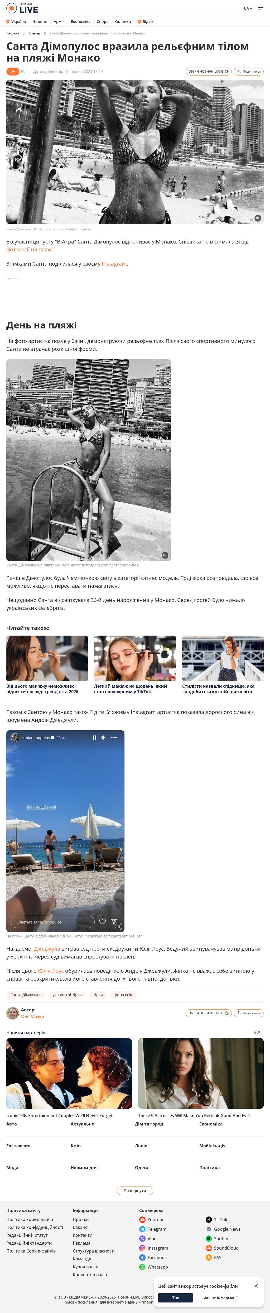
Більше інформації (220, 1297)
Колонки (122, 21)
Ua (246, 8)
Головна (12, 33)
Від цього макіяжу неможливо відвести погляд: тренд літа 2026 (42, 688)
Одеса (141, 1167)
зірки (98, 994)
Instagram (114, 263)
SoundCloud (226, 1248)
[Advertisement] (102, 294)
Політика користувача (29, 1219)
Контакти (83, 1235)
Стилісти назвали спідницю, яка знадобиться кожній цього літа (218, 688)
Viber (153, 1238)
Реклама (81, 1243)
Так (175, 1298)
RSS (217, 1257)
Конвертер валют (91, 1274)
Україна (18, 21)
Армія (59, 21)
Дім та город (149, 1124)
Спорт (102, 21)
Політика (209, 1167)
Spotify (221, 1238)
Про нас (81, 1219)
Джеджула (47, 948)
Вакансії (81, 1227)
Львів (141, 1146)
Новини (39, 21)
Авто (11, 1124)
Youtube (156, 1220)
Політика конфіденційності (34, 1227)
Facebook (157, 1257)
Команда (82, 1259)
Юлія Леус (51, 970)
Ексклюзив (18, 1146)
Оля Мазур (32, 1016)
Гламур (34, 33)
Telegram (157, 1229)
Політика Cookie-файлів (31, 1251)
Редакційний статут (27, 1235)
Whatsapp (158, 1267)
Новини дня (84, 1167)
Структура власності (94, 1251)
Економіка (80, 21)
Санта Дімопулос (26, 994)
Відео (148, 21)
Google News (227, 1229)
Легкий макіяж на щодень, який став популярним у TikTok (130, 688)
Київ (76, 1146)
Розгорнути (135, 1190)
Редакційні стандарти (29, 1243)
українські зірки (67, 994)
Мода (12, 1167)
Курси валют (86, 1267)
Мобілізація (212, 1146)
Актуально (82, 1124)
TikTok (220, 1220)
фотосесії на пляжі (29, 249)
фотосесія (123, 994)
